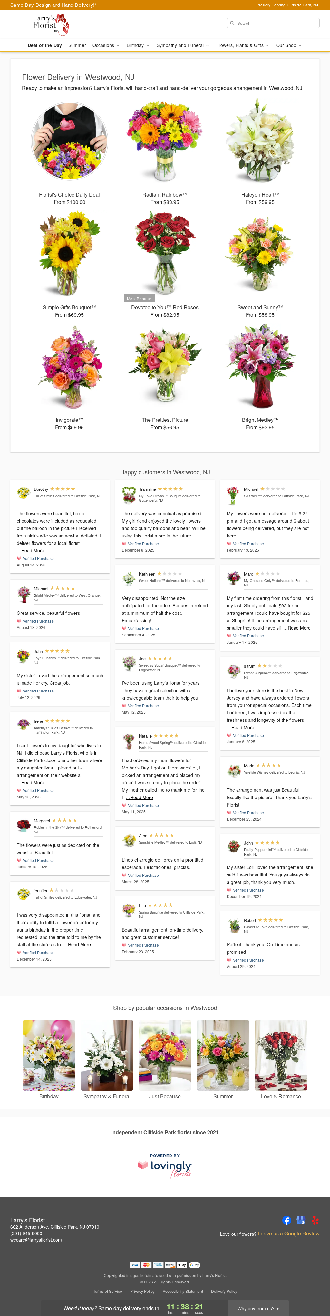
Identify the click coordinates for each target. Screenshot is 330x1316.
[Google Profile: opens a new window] (301, 1220)
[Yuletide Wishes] (234, 771)
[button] (313, 1289)
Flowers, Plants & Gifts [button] (240, 45)
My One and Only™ (259, 580)
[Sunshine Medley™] (129, 841)
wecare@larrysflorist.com (36, 1239)
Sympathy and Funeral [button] (181, 45)
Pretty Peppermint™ (260, 849)
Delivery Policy (224, 1291)
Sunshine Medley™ (154, 842)
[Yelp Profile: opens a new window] (315, 1220)
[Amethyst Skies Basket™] (24, 725)
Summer (77, 45)
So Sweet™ (253, 495)
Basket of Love (255, 926)
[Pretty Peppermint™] (234, 846)
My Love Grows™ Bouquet (160, 495)
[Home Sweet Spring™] (129, 741)
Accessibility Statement (183, 1291)
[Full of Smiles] (24, 493)
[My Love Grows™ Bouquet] (129, 496)
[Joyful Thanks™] (24, 656)
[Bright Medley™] (24, 594)
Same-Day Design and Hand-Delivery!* (53, 4)
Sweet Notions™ (152, 580)
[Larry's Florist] (56, 24)
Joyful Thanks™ (47, 657)
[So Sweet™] (234, 496)
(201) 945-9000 (26, 1233)
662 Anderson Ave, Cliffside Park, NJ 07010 (54, 1227)
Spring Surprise (151, 911)
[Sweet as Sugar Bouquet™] (129, 664)
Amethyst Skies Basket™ (54, 727)
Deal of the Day (45, 45)
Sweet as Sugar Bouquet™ (160, 665)
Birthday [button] (136, 45)
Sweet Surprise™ (257, 672)
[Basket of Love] (234, 926)
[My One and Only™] (234, 578)
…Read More (30, 550)
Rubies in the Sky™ (49, 827)
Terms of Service (107, 1291)
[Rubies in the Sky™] (24, 826)
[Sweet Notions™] (129, 579)
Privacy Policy (142, 1291)
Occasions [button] (103, 45)
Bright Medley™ (46, 595)
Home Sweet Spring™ (156, 742)
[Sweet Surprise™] (234, 671)
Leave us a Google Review (289, 1233)
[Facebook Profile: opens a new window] (286, 1220)
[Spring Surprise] (129, 910)
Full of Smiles (44, 495)
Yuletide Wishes (256, 772)
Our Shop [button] (286, 45)
